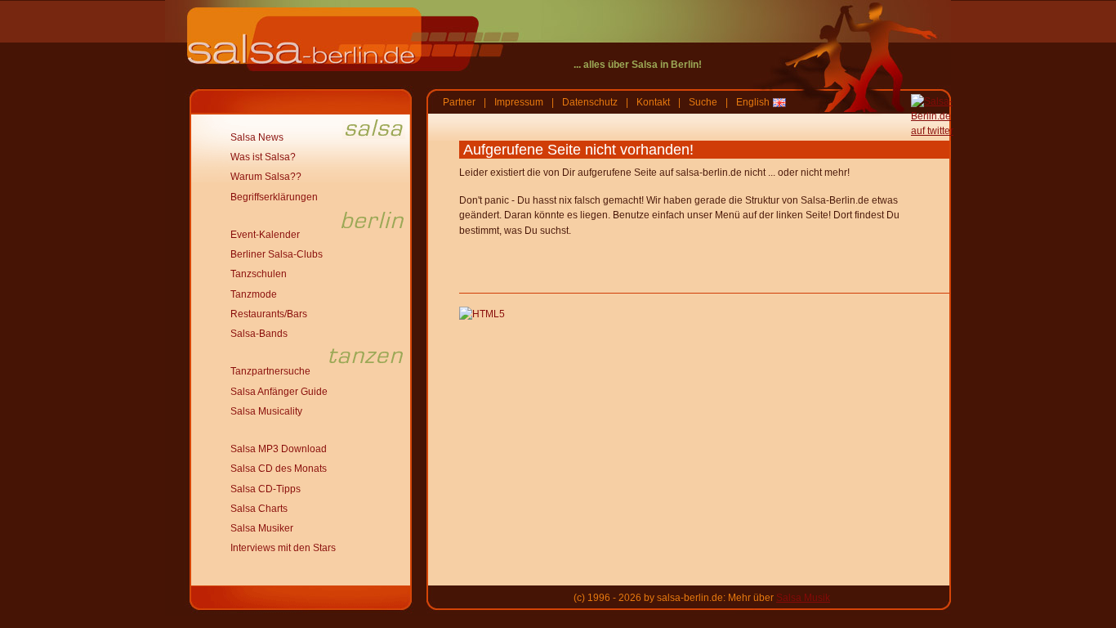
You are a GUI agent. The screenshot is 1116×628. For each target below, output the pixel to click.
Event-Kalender (265, 234)
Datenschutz (590, 102)
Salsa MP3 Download (278, 449)
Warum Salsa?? (265, 176)
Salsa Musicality (266, 411)
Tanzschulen (258, 274)
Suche (703, 102)
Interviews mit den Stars (283, 548)
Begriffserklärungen (274, 197)
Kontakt (653, 102)
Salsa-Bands (259, 333)
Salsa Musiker (261, 528)
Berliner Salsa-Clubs (276, 254)
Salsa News (256, 137)
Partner (459, 102)
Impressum (518, 102)
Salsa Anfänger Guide (279, 391)
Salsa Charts (259, 508)
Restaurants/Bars (268, 314)
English (753, 102)
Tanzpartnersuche (270, 371)
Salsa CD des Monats (278, 468)
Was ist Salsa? (263, 157)
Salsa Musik (803, 597)
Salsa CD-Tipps (265, 489)
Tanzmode (253, 294)
